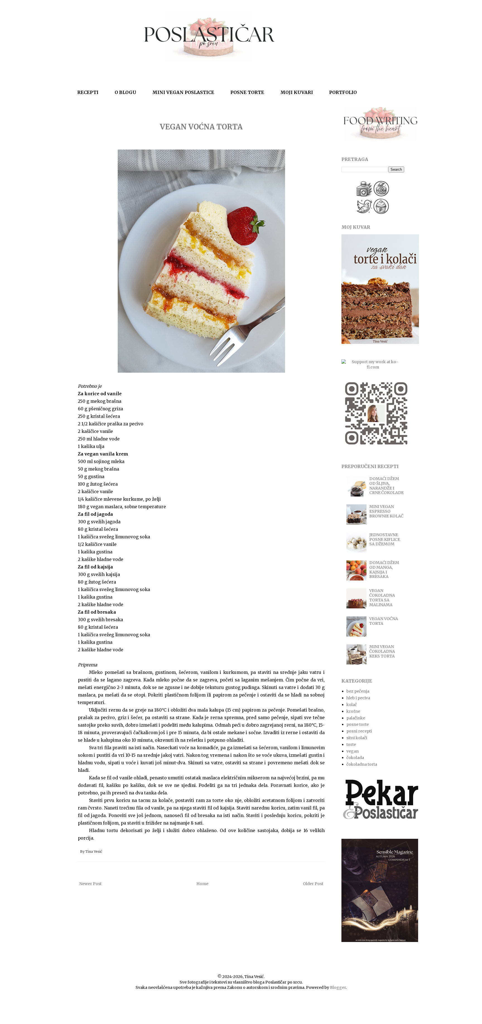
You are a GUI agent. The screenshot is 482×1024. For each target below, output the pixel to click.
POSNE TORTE (247, 92)
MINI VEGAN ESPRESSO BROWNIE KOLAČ (386, 511)
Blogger (338, 987)
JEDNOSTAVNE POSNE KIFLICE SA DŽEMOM (384, 539)
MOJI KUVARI (296, 92)
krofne (353, 711)
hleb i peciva (358, 697)
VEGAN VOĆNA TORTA (201, 126)
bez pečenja (357, 691)
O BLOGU (125, 92)
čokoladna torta (361, 764)
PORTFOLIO (343, 92)
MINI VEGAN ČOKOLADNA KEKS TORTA (382, 651)
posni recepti (359, 731)
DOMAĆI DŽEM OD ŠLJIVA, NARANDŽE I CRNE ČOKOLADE (386, 485)
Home (202, 883)
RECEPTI (87, 92)
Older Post (313, 883)
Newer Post (90, 883)
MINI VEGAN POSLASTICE (183, 92)
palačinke (355, 718)
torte (351, 744)
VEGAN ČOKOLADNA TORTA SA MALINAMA (382, 597)
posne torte (357, 724)
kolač (351, 704)
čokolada (355, 757)
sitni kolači (356, 737)
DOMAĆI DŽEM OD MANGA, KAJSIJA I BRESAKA (384, 569)
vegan (352, 751)
